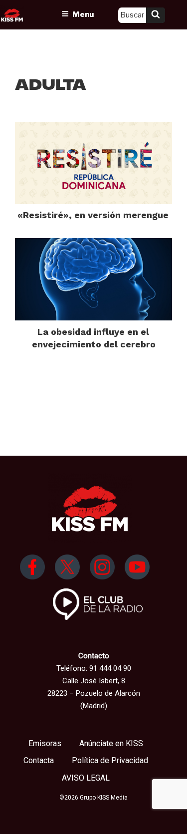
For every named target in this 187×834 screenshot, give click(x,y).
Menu (83, 14)
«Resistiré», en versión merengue (93, 215)
